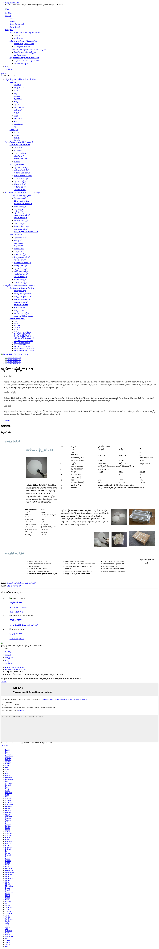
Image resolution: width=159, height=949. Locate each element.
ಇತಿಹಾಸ (12, 21)
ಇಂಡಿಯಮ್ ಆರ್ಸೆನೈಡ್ (21, 170)
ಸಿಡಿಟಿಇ (16, 135)
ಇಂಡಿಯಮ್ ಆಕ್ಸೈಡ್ (20, 218)
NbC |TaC (17, 325)
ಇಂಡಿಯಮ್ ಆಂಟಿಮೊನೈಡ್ (23, 176)
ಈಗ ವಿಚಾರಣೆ (5, 420)
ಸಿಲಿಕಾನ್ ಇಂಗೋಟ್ (20, 159)
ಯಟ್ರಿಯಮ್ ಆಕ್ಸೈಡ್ (21, 282)
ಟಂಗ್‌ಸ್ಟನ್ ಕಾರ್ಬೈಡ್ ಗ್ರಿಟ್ (22, 299)
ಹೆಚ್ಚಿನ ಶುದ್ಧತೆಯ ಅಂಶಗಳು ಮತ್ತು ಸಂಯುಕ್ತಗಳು (25, 32)
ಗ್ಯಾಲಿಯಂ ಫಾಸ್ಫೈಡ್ (20, 181)
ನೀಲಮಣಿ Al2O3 (20, 190)
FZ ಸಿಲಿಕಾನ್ (18, 150)
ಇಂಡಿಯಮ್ (18, 110)
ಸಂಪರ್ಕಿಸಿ (8, 69)
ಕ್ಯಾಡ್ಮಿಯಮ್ (18, 99)
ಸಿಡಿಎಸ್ (16, 132)
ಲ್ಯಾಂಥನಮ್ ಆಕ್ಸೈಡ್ (20, 268)
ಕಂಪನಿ (12, 18)
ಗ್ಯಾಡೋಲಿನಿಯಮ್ (20, 237)
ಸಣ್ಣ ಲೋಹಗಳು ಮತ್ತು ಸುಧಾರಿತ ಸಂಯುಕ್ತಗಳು (24, 58)
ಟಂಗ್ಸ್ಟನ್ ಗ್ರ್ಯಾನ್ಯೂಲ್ (20, 302)
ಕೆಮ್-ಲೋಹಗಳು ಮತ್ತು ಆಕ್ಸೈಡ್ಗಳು (25, 52)
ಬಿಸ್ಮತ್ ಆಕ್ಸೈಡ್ (18, 209)
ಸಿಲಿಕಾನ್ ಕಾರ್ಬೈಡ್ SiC (14, 586)
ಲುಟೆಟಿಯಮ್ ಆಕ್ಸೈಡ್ (21, 271)
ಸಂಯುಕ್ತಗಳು (18, 38)
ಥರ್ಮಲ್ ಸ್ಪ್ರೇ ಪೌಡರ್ (21, 305)
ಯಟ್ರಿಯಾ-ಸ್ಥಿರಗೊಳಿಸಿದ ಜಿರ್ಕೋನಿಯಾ (26, 232)
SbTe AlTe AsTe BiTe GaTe (23, 346)
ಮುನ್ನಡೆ (16, 113)
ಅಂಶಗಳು (17, 35)
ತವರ (15, 121)
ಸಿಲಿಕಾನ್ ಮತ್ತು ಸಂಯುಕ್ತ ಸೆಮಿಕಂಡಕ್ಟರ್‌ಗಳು (24, 41)
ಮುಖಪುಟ (8, 13)
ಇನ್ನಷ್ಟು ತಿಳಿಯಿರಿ (16, 602)
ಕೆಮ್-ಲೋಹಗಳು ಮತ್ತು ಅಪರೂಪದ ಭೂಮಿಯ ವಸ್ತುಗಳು (28, 49)
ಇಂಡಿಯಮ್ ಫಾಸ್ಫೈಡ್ (21, 178)
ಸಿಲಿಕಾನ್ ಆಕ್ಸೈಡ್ (19, 223)
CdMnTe (17, 140)
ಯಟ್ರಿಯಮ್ (18, 251)
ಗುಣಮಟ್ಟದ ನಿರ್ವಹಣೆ (17, 24)
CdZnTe (17, 138)
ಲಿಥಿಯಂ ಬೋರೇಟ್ (20, 198)
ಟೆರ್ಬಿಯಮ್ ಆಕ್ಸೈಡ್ (20, 277)
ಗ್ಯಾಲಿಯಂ (17, 104)
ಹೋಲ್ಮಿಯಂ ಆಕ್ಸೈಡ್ (20, 265)
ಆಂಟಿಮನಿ (17, 85)
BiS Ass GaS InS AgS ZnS (23, 336)
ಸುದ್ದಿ (6, 66)
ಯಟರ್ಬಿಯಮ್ (19, 249)
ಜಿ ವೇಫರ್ (17, 162)
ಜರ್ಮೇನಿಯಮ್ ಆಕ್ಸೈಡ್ (22, 215)
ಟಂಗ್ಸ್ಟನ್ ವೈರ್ (19, 310)
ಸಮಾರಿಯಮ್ (18, 243)
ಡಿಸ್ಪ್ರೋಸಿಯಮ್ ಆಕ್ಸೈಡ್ (22, 257)
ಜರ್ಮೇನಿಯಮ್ (19, 107)
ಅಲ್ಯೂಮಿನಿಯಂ (19, 88)
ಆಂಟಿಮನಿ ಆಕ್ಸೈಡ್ (20, 206)
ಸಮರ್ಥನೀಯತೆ (15, 27)
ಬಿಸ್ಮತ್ (16, 93)
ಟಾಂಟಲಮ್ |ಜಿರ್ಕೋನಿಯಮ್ (23, 316)
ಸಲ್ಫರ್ (16, 116)
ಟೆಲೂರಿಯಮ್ (18, 124)
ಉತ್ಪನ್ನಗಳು (9, 30)
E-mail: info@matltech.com (14, 667)
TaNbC (16, 323)
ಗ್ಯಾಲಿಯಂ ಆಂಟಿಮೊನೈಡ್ (22, 173)
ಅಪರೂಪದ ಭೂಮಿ (20, 55)
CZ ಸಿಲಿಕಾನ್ (18, 148)
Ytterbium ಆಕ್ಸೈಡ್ (20, 279)
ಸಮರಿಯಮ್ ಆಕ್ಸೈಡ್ (21, 274)
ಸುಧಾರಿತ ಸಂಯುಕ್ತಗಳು (21, 63)
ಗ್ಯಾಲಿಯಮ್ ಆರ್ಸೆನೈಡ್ (21, 167)
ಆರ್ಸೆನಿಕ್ (17, 90)
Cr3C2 (16, 321)
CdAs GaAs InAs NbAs (22, 332)
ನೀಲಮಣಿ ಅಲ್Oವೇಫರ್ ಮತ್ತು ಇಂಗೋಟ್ (21, 583)
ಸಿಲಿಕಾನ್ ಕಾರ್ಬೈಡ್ (20, 184)
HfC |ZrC (17, 327)
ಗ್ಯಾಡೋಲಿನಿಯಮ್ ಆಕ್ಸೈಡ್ (22, 263)
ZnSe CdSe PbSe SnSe (22, 343)
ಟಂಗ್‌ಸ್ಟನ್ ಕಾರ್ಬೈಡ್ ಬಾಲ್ (22, 293)
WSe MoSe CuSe (20, 345)
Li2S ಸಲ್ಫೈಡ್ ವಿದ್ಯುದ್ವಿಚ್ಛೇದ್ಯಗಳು (24, 338)
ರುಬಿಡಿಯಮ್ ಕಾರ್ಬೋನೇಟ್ (23, 204)
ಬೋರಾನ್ (17, 96)
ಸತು (15, 127)
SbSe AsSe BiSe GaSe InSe (23, 341)
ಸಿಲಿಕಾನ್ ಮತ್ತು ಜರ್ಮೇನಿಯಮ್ (24, 44)
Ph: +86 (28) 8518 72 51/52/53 (15, 669)
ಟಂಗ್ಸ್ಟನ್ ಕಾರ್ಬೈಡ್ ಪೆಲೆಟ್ (22, 296)
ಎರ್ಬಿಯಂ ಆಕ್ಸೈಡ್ (20, 260)
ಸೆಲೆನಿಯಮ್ (18, 118)
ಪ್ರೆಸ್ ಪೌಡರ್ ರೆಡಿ (19, 308)
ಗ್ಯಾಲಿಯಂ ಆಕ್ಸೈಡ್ (20, 212)
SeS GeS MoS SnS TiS (22, 334)
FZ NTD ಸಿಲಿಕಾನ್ (20, 153)
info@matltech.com (12, 3)
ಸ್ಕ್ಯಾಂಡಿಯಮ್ (18, 246)
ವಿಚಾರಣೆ (3, 682)
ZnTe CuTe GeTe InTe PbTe (24, 348)
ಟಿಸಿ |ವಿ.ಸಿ (17, 329)
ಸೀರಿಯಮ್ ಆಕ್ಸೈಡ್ (20, 254)
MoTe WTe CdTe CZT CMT (24, 350)
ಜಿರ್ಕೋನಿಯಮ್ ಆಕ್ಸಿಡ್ (21, 226)
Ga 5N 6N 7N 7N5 (16, 612)
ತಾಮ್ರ (16, 102)
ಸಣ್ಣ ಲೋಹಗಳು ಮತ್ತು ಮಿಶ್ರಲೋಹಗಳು (26, 61)
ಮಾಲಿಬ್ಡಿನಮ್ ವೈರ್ (20, 291)
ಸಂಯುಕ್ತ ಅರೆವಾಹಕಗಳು (22, 46)
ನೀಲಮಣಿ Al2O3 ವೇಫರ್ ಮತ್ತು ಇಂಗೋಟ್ (24, 625)
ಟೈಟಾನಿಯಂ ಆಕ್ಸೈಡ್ (20, 229)
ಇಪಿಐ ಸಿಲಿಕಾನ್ (19, 156)
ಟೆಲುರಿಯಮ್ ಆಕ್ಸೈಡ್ (21, 221)
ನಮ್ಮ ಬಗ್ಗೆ (8, 16)
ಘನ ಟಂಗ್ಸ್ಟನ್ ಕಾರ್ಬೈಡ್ (22, 313)
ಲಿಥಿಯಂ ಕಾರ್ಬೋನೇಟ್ (21, 201)
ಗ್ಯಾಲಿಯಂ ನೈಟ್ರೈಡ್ (20, 187)
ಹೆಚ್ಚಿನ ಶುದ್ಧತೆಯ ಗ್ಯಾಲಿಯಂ (18, 607)
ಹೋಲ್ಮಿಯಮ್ (18, 240)
